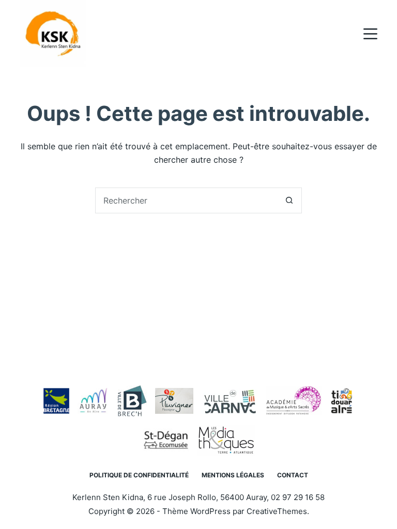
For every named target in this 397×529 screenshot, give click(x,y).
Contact (292, 475)
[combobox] (186, 200)
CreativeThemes (277, 511)
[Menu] (370, 34)
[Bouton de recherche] (289, 200)
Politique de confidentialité (139, 475)
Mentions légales (233, 475)
